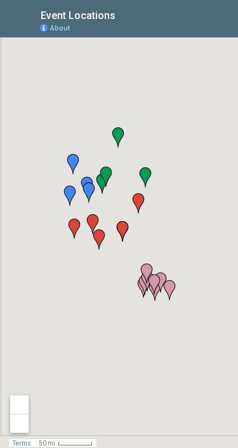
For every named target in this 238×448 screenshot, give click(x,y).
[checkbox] (125, 14)
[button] (122, 231)
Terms (22, 443)
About (60, 28)
